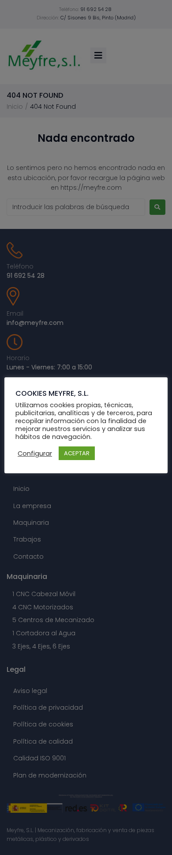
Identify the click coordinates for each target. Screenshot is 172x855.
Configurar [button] (35, 453)
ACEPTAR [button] (77, 453)
